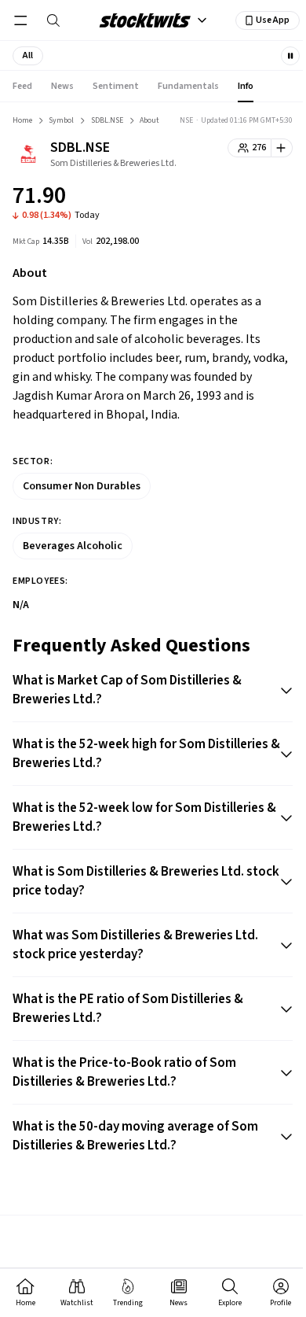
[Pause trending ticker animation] (290, 55)
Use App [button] (273, 20)
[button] (28, 55)
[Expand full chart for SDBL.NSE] (249, 198)
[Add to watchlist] (282, 147)
